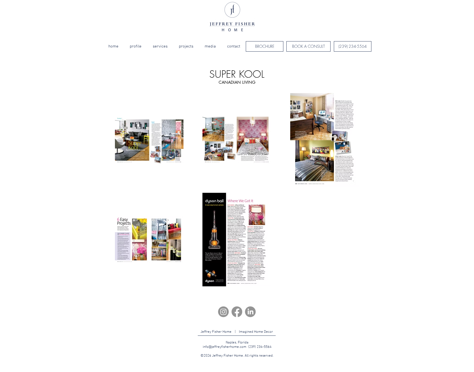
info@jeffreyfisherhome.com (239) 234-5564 (237, 347)
